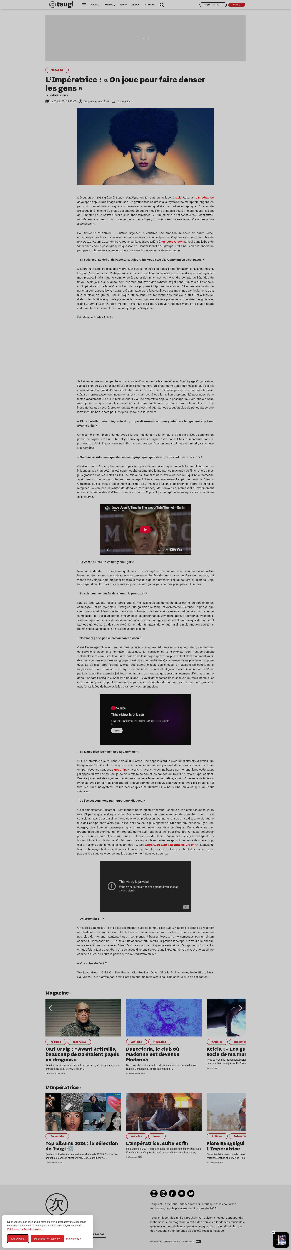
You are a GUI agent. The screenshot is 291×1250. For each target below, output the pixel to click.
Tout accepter (18, 1238)
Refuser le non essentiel (47, 1238)
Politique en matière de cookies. (24, 1229)
